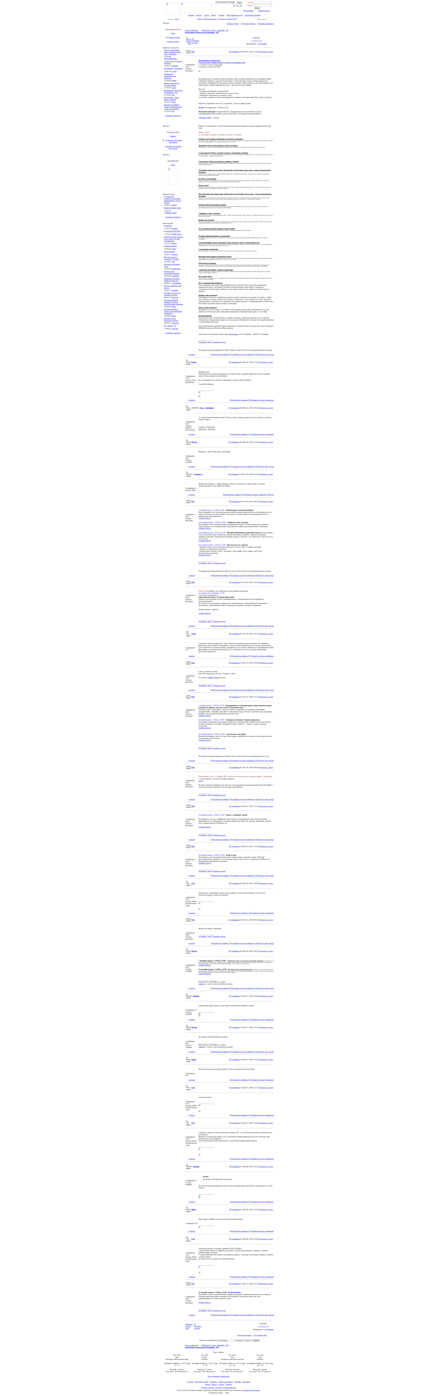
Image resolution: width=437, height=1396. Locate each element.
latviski (177, 19)
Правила (213, 1382)
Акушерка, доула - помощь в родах (212, 342)
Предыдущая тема (244, 1335)
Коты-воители (169, 252)
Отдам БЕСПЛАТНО (172, 231)
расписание (233, 334)
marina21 (175, 66)
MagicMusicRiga (171, 59)
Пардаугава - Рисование (173, 68)
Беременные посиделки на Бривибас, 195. (173, 91)
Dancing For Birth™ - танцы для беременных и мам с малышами (173, 107)
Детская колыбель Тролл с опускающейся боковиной (173, 311)
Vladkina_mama (170, 213)
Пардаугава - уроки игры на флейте (171, 99)
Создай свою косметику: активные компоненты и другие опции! (172, 200)
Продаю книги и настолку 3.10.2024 (171, 258)
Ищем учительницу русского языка (171, 84)
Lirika (174, 88)
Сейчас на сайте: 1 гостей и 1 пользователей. (218, 1388)
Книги (207, 1384)
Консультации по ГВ (235, 15)
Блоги (213, 15)
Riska (173, 165)
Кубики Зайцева (170, 246)
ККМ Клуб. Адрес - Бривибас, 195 (215, 30)
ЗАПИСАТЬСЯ (205, 518)
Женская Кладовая (210, 19)
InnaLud (175, 297)
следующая (262, 44)
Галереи (221, 15)
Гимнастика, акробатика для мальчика (170, 76)
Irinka (174, 316)
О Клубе (200, 19)
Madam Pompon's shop (172, 208)
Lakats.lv (202, 984)
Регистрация (248, 11)
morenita (175, 290)
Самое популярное (225, 1382)
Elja (173, 95)
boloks (174, 81)
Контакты (246, 1382)
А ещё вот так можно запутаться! (173, 147)
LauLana (175, 329)
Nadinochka (176, 269)
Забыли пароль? (264, 11)
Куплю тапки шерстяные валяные (172, 273)
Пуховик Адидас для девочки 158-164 (172, 294)
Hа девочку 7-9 (170, 326)
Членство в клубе (201, 1382)
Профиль (270, 24)
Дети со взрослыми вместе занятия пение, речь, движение (172, 52)
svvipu (174, 71)
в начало (191, 355)
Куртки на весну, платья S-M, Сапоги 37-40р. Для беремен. (173, 239)
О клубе (190, 1382)
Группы (252, 24)
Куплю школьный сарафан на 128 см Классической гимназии (173, 302)
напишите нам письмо (251, 1390)
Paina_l (174, 243)
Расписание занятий (252, 15)
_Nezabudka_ (177, 283)
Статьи (206, 15)
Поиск (236, 24)
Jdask (174, 249)
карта (201, 781)
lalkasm (173, 136)
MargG (174, 205)
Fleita (174, 102)
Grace (173, 33)
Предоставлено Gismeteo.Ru (218, 1376)
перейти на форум (173, 116)
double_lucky (177, 234)
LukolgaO (175, 276)
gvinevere (175, 323)
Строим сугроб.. (173, 42)
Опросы (229, 1384)
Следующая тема (260, 1335)
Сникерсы (168, 226)
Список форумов (191, 30)
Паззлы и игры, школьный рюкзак (171, 320)
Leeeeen (175, 229)
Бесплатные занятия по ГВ (227, 19)
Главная (191, 15)
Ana (173, 262)
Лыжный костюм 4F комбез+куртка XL (172, 280)
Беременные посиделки (209, 60)
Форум (199, 15)
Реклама (238, 1382)
